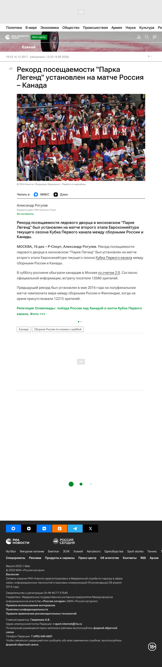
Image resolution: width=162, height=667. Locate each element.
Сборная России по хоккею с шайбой (57, 329)
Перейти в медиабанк (74, 184)
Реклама (35, 558)
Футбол (11, 551)
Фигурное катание (32, 551)
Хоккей (78, 551)
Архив (154, 558)
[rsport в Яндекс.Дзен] (28, 528)
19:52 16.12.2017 (17, 56)
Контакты (130, 558)
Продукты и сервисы (59, 558)
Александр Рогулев (32, 205)
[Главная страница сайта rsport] (25, 37)
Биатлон (53, 551)
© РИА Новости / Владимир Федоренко (38, 184)
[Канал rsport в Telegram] (75, 528)
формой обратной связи (22, 644)
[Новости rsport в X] (90, 528)
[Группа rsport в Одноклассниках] (59, 528)
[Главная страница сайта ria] (6, 37)
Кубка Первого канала (114, 257)
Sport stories (135, 551)
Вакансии (12, 574)
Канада (24, 329)
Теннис (152, 551)
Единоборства (114, 551)
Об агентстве (109, 558)
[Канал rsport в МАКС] (13, 528)
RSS (143, 558)
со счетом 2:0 (109, 272)
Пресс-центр (87, 558)
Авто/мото (94, 551)
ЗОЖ (66, 551)
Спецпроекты (15, 558)
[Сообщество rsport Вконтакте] (44, 528)
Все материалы (25, 213)
